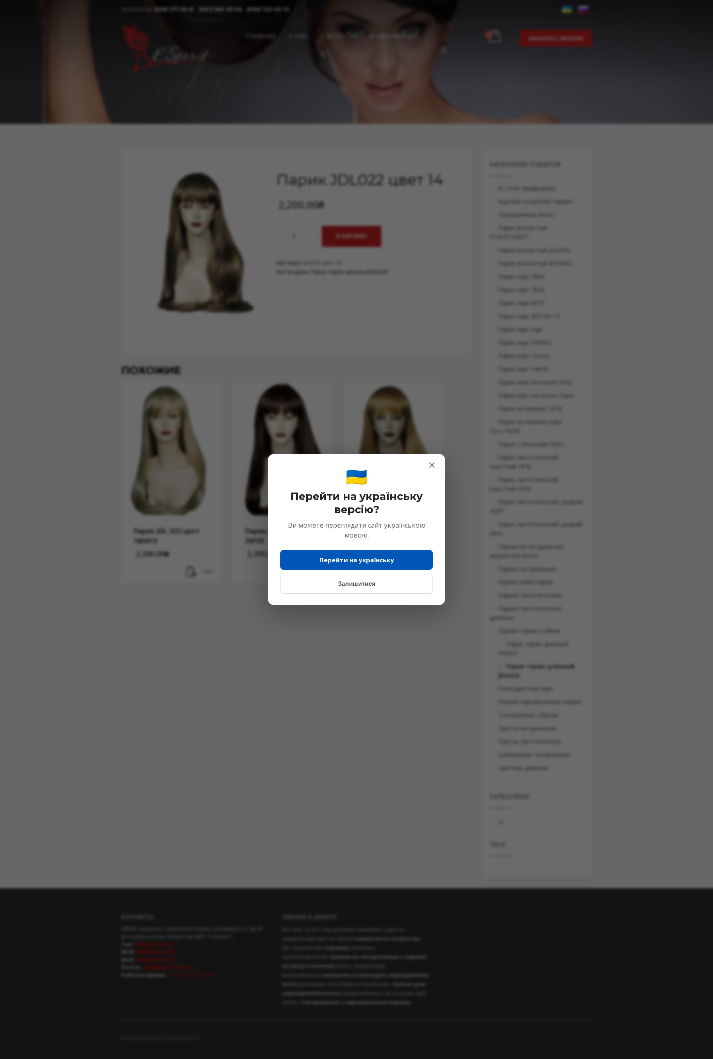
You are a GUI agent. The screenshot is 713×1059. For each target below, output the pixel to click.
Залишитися (356, 583)
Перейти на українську (356, 560)
